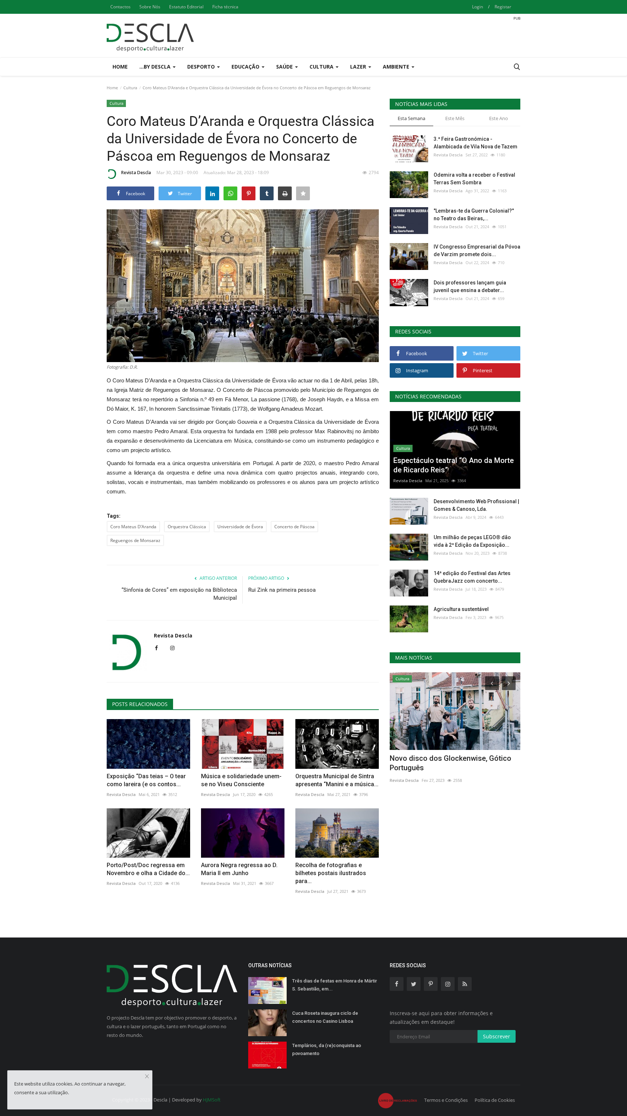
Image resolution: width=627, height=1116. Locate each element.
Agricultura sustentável (461, 609)
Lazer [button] (359, 66)
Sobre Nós (149, 7)
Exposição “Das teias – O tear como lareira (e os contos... (146, 780)
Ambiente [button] (397, 66)
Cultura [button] (322, 66)
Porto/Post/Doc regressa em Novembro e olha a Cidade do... (148, 869)
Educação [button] (246, 66)
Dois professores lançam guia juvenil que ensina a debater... (470, 286)
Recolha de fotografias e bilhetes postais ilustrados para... (330, 873)
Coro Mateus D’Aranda (133, 527)
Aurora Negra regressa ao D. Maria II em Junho (239, 869)
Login (477, 7)
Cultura (130, 87)
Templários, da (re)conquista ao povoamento (326, 1049)
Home (120, 66)
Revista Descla (136, 172)
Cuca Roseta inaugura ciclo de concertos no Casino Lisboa (325, 1017)
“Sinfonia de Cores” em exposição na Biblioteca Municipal (179, 594)
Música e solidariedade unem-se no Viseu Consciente (241, 780)
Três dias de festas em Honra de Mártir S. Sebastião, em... (334, 985)
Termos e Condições (446, 1100)
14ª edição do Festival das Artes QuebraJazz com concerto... (472, 577)
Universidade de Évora (240, 527)
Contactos (120, 7)
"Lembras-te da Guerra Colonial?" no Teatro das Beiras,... (474, 214)
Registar (503, 7)
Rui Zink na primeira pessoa (282, 590)
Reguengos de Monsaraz (135, 540)
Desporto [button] (201, 66)
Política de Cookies (495, 1100)
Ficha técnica (225, 7)
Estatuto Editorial (186, 7)
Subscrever (496, 1036)
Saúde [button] (285, 66)
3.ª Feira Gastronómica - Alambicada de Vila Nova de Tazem (475, 142)
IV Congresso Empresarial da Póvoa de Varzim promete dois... (477, 250)
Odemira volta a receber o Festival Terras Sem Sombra (474, 178)
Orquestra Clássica (187, 527)
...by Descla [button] (155, 66)
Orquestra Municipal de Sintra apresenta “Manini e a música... (336, 780)
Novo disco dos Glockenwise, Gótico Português (450, 763)
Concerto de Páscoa (294, 527)
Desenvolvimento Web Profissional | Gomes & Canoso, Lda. (476, 505)
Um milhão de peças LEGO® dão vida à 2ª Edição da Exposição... (472, 541)
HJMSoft (212, 1099)
